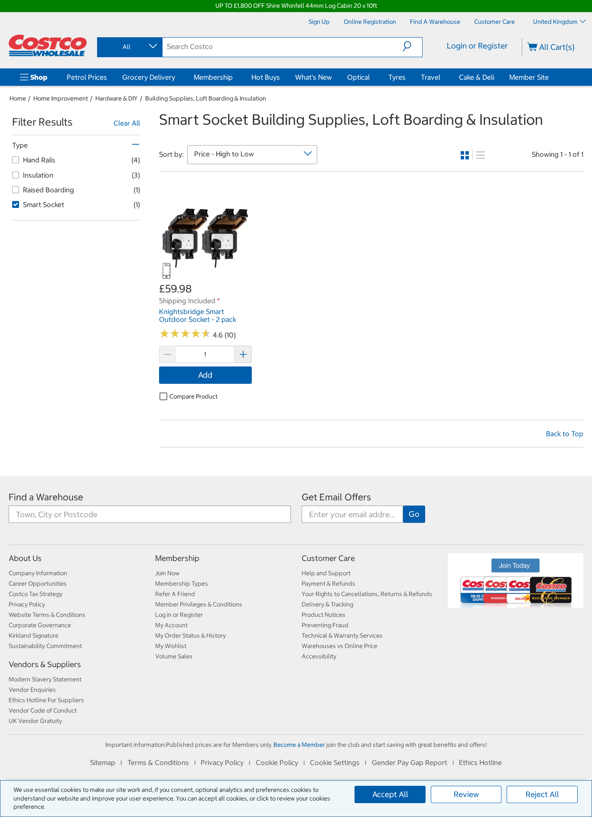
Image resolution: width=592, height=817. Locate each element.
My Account (171, 625)
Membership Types (181, 583)
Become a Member (299, 745)
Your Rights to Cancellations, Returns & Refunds (367, 594)
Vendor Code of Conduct (43, 710)
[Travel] (442, 77)
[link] (205, 277)
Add (205, 375)
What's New (313, 77)
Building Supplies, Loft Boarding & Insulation (205, 98)
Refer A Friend (175, 594)
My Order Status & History (190, 635)
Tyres (397, 77)
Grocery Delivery (148, 77)
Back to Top (564, 433)
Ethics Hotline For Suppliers (46, 700)
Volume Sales (173, 656)
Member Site (529, 77)
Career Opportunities (38, 583)
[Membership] (234, 77)
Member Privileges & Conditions (198, 604)
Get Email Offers (336, 497)
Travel (430, 77)
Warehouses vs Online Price (339, 646)
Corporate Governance (40, 625)
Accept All (390, 794)
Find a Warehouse (46, 497)
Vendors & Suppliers (45, 664)
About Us (25, 558)
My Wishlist (170, 646)
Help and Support (326, 573)
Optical (358, 77)
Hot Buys (265, 77)
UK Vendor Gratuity (35, 721)
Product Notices (323, 615)
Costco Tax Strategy (35, 594)
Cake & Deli (476, 77)
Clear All (127, 123)
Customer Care (328, 558)
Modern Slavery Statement (45, 679)
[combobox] (129, 47)
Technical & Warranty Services (342, 635)
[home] (48, 45)
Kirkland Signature (34, 635)
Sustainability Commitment (45, 646)
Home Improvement (60, 98)
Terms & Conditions (158, 762)
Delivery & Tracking (327, 604)
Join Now (167, 573)
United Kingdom (555, 22)
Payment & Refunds (328, 583)
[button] (412, 46)
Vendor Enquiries (32, 690)
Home (18, 98)
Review (466, 794)
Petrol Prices (87, 77)
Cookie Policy (277, 762)
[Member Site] (550, 77)
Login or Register (477, 46)
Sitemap (102, 762)
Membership (213, 77)
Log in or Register (179, 615)
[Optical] (371, 77)
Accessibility (319, 656)
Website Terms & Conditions (47, 615)
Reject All (542, 794)
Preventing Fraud (325, 625)
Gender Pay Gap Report (409, 762)
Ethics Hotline (480, 762)
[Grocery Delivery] (177, 77)
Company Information (38, 573)
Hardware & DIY (116, 98)
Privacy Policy (27, 604)
